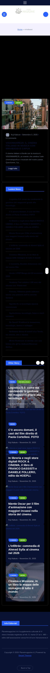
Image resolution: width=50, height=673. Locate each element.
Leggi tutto (12, 168)
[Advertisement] (25, 67)
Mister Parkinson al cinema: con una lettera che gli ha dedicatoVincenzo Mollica (24, 344)
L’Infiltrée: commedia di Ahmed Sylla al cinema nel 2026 (24, 549)
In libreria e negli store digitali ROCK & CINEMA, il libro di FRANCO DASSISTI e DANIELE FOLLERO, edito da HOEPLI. (25, 224)
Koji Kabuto (15, 135)
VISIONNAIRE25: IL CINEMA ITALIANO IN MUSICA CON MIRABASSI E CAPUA (21, 146)
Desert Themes (25, 655)
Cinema (9, 103)
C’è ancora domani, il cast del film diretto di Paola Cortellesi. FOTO (23, 433)
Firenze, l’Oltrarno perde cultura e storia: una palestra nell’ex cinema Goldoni (22, 295)
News (18, 103)
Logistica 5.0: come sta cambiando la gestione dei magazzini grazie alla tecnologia (24, 202)
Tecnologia (24, 382)
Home (19, 29)
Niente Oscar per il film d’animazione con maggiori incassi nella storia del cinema (24, 236)
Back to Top (25, 668)
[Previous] (38, 363)
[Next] (42, 363)
